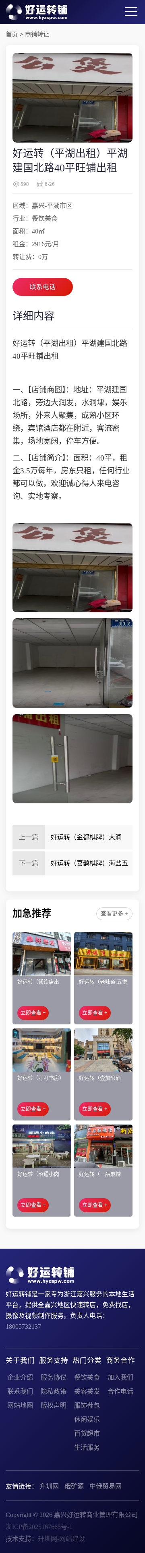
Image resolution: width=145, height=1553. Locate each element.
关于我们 (20, 1360)
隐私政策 (53, 1391)
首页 (12, 34)
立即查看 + (33, 1013)
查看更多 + (114, 914)
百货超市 (87, 1433)
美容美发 (87, 1391)
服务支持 (53, 1360)
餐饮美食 (87, 1377)
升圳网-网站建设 (61, 1538)
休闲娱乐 (87, 1419)
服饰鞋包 (87, 1405)
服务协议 (53, 1377)
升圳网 (49, 1486)
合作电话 (120, 1391)
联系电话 (43, 287)
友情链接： (22, 1486)
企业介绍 (20, 1377)
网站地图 (20, 1405)
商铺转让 (37, 34)
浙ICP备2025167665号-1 (39, 1526)
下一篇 (28, 863)
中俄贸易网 (105, 1486)
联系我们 (20, 1391)
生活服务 (87, 1447)
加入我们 (120, 1377)
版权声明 (53, 1405)
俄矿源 (74, 1486)
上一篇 (28, 837)
